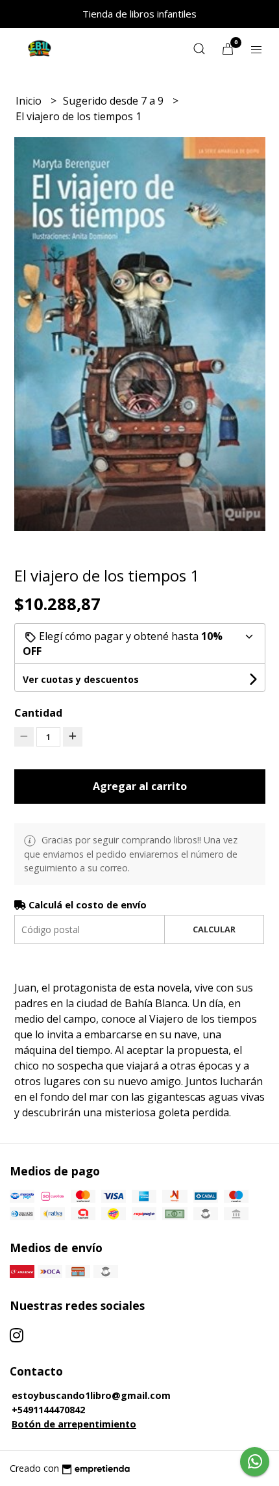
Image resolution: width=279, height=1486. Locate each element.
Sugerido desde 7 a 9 (114, 101)
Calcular (214, 929)
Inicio (30, 101)
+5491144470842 (48, 1409)
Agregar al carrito (140, 786)
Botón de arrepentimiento (74, 1424)
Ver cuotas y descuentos (81, 679)
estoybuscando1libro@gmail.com (91, 1395)
